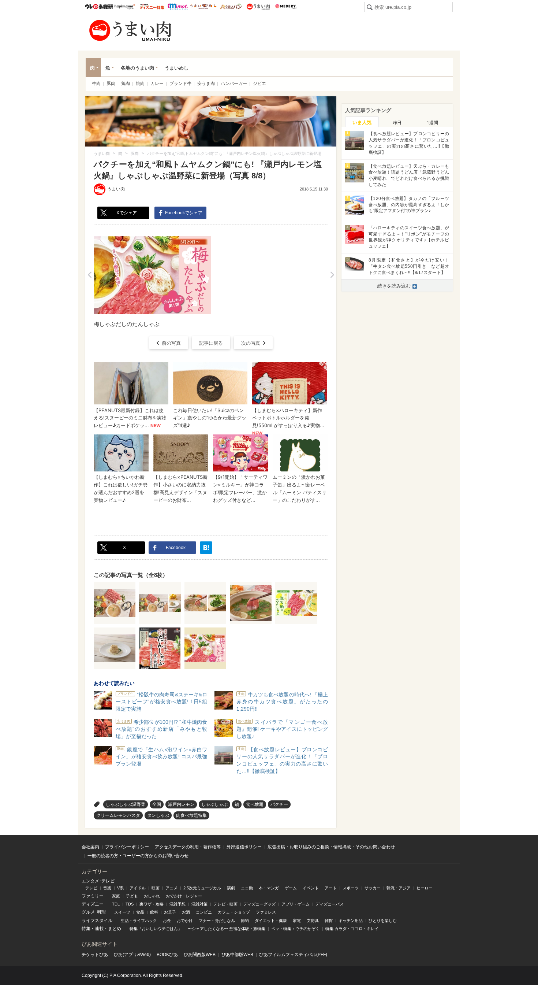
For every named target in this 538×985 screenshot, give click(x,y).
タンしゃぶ (158, 815)
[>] (332, 275)
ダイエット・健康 (271, 920)
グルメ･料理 (94, 912)
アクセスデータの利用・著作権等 (188, 846)
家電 (297, 920)
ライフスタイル (97, 920)
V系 (120, 888)
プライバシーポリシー (127, 846)
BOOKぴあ (167, 954)
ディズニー (93, 904)
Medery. (285, 6)
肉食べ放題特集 (191, 815)
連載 (99, 928)
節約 (245, 920)
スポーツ (351, 888)
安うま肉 (206, 83)
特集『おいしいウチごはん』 (156, 928)
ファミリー (93, 896)
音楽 (107, 888)
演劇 (231, 888)
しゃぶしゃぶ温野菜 (125, 804)
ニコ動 (247, 888)
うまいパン (230, 6)
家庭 (116, 896)
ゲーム (291, 888)
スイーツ (122, 912)
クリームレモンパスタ (118, 815)
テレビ (91, 888)
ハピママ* (125, 6)
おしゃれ (152, 896)
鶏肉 (125, 83)
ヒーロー (424, 888)
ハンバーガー (234, 83)
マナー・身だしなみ (217, 920)
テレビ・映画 (225, 904)
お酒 (186, 912)
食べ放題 (255, 804)
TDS (130, 904)
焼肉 (140, 83)
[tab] (362, 121)
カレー (157, 83)
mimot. (178, 6)
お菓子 (170, 912)
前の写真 (171, 343)
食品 (140, 912)
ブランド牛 (180, 83)
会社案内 (90, 846)
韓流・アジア (398, 888)
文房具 (313, 920)
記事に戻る (211, 343)
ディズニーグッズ (259, 904)
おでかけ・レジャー (184, 896)
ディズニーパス (329, 904)
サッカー (373, 888)
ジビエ (259, 83)
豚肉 (111, 83)
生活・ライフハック (139, 920)
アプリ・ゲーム (295, 904)
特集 (86, 928)
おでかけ (185, 920)
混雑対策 (199, 904)
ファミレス (266, 912)
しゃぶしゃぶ (214, 804)
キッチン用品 (351, 920)
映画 (156, 888)
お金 (167, 920)
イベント (311, 888)
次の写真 (250, 343)
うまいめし (203, 6)
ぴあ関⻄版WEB (200, 954)
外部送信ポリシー (244, 846)
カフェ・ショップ (234, 912)
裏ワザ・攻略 (151, 904)
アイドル (138, 888)
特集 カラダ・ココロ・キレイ (352, 928)
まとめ (114, 928)
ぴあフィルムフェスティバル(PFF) (293, 954)
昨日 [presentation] (397, 122)
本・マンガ (269, 888)
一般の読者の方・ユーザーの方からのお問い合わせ (137, 855)
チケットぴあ (95, 954)
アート (331, 888)
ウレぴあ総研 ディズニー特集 (152, 6)
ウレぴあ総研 (99, 6)
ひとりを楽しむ (383, 920)
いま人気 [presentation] (361, 122)
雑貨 (329, 920)
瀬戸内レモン (181, 804)
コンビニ (204, 912)
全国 (156, 804)
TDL (116, 904)
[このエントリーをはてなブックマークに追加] (206, 547)
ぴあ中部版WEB (237, 954)
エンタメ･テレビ (98, 881)
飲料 (154, 912)
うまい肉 (258, 6)
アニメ (171, 888)
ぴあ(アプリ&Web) (132, 954)
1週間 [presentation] (432, 122)
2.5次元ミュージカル (202, 888)
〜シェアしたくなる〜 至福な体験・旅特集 (226, 928)
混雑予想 (177, 904)
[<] (89, 275)
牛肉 (96, 83)
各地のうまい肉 (137, 68)
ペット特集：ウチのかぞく (295, 928)
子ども (132, 896)
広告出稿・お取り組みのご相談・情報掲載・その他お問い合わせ (331, 846)
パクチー (279, 804)
